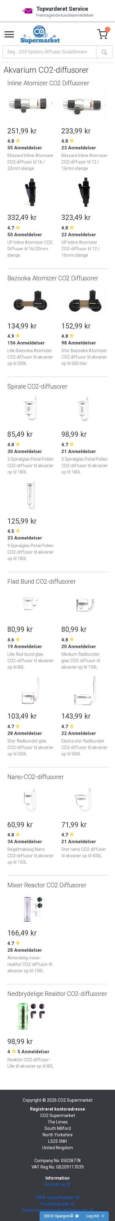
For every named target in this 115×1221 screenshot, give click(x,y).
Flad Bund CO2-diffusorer (41, 581)
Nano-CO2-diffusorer (35, 777)
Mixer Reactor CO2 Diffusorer (46, 885)
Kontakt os (55, 1184)
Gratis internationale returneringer (55, 1210)
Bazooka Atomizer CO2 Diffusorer (52, 278)
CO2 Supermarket (75, 1100)
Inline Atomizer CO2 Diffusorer (48, 83)
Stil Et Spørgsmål (59, 1216)
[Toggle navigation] (9, 34)
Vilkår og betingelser (55, 1197)
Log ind (93, 1216)
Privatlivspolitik (55, 1203)
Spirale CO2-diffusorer (37, 386)
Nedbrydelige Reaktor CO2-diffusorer (57, 993)
